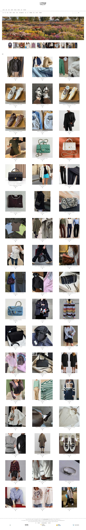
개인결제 (40, 12)
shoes (17, 12)
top (5, 12)
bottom (11, 12)
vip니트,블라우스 (21, 12)
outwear (14, 12)
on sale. (37, 12)
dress (7, 12)
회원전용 (30, 12)
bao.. (34, 12)
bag (25, 12)
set (3, 12)
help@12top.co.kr (62, 520)
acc (27, 12)
